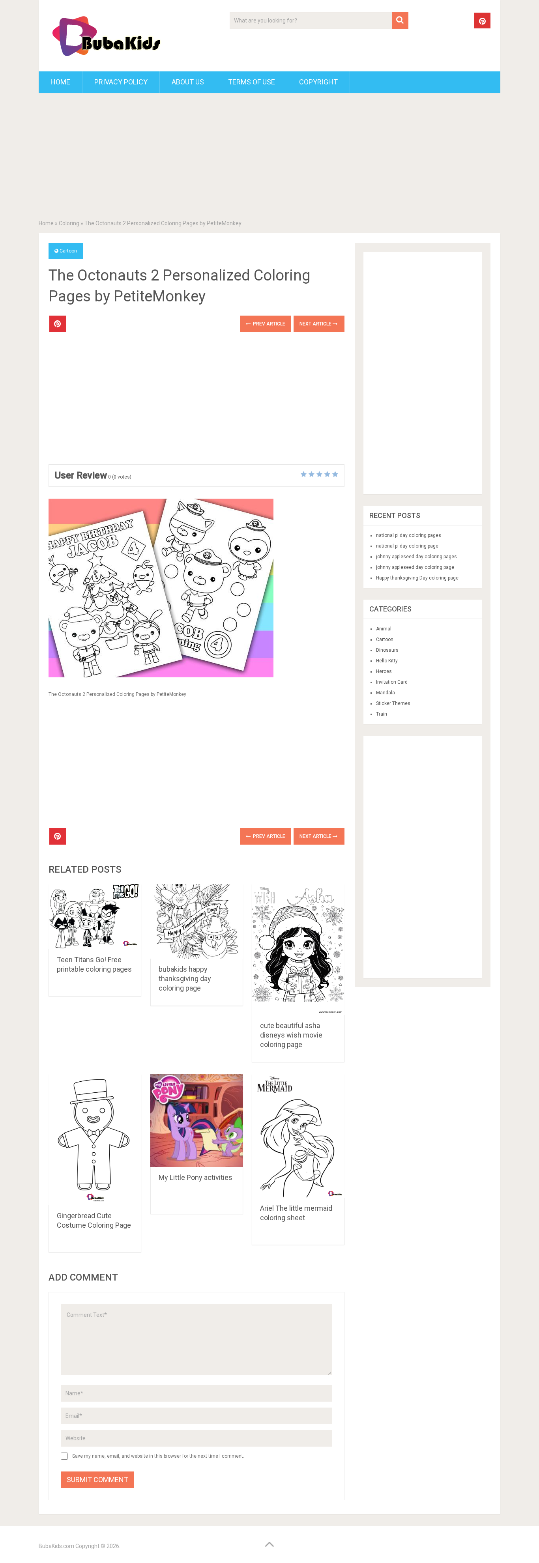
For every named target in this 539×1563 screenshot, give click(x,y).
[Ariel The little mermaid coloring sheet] (298, 1136)
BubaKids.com (56, 1546)
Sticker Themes (393, 703)
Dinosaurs (387, 650)
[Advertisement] (269, 158)
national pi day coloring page (407, 546)
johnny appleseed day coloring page (415, 567)
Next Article (316, 324)
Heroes (384, 671)
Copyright (318, 82)
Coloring (69, 223)
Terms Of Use (251, 82)
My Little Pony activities (195, 1177)
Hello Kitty (387, 661)
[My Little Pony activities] (196, 1120)
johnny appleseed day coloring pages (416, 556)
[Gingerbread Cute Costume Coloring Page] (95, 1139)
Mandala (385, 692)
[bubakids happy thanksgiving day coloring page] (196, 921)
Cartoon (68, 251)
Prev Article (268, 324)
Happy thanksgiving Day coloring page (417, 578)
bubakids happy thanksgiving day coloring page (185, 978)
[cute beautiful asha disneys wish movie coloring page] (298, 949)
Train (381, 714)
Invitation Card (392, 682)
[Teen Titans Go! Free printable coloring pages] (95, 916)
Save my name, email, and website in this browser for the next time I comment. (158, 1456)
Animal (383, 629)
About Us (188, 82)
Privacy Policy (121, 82)
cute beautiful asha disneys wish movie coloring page (291, 1035)
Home (60, 82)
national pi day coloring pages (408, 535)
